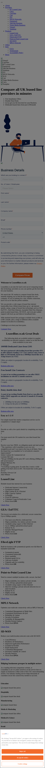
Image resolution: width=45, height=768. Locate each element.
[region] (22, 748)
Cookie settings (22, 764)
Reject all (22, 751)
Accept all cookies (22, 757)
